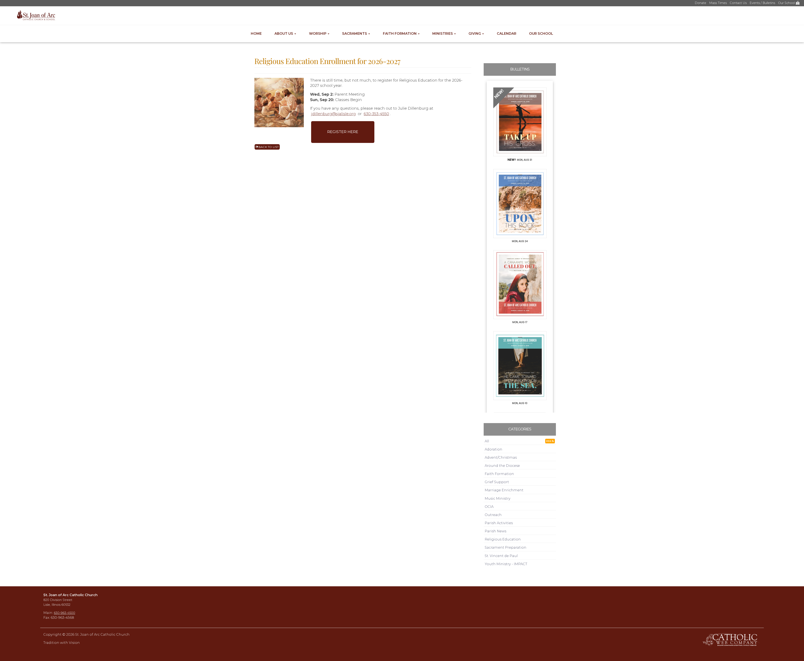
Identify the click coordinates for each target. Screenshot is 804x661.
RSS (549, 441)
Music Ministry (497, 498)
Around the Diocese (502, 465)
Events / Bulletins (762, 3)
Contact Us (738, 3)
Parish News (495, 531)
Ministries (443, 34)
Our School (787, 3)
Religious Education (503, 539)
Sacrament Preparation (505, 547)
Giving (475, 34)
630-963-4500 (64, 613)
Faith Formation (400, 34)
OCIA (489, 506)
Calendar (506, 34)
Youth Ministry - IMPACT (506, 564)
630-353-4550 (376, 114)
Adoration (493, 449)
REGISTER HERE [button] (342, 132)
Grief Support (497, 482)
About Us (284, 34)
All (487, 441)
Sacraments (355, 34)
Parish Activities (499, 523)
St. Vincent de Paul (501, 556)
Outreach (493, 515)
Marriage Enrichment (504, 490)
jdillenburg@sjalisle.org (333, 114)
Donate (700, 3)
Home (256, 34)
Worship (318, 34)
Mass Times (718, 3)
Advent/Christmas (501, 457)
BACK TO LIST (268, 147)
